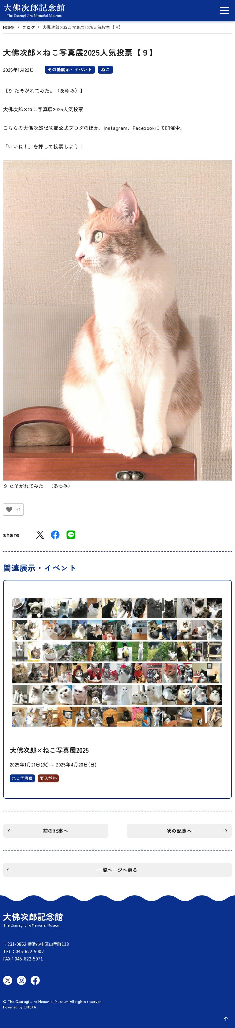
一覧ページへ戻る (117, 869)
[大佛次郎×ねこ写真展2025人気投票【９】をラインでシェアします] (70, 534)
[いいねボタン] (9, 509)
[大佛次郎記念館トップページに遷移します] (34, 11)
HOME (9, 27)
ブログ (28, 27)
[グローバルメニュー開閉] (224, 10)
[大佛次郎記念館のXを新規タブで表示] (7, 980)
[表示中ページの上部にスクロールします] (226, 1019)
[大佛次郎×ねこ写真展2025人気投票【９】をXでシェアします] (40, 535)
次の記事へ (179, 830)
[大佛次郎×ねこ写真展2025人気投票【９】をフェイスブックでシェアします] (55, 534)
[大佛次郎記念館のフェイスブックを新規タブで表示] (35, 980)
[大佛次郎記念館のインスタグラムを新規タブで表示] (21, 980)
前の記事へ (55, 830)
